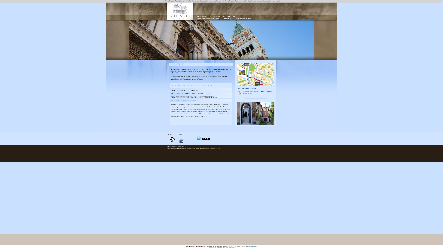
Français (197, 148)
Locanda (216, 16)
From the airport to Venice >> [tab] (184, 90)
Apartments (202, 18)
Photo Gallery (228, 16)
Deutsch (193, 148)
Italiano (188, 148)
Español (202, 148)
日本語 (218, 148)
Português (207, 148)
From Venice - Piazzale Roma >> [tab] (185, 100)
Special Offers (222, 18)
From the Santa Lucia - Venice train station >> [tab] (192, 93)
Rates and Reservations (241, 18)
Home (199, 16)
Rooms (212, 18)
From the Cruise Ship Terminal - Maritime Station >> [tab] (194, 97)
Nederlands (213, 148)
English (184, 148)
